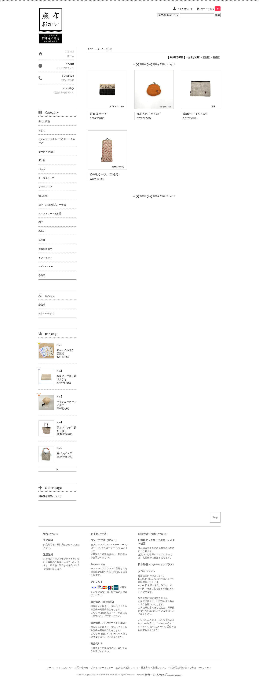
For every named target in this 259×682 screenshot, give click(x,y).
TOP (90, 49)
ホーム (50, 667)
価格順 (206, 57)
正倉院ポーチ (98, 114)
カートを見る (210, 8)
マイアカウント (185, 8)
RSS (200, 667)
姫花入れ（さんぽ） (149, 114)
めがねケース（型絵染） (105, 174)
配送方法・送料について (153, 667)
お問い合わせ (81, 667)
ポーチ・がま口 (105, 49)
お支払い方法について (127, 667)
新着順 (216, 57)
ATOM (208, 667)
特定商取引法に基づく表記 (182, 667)
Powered (140, 674)
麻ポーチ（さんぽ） (196, 114)
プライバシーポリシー (102, 667)
